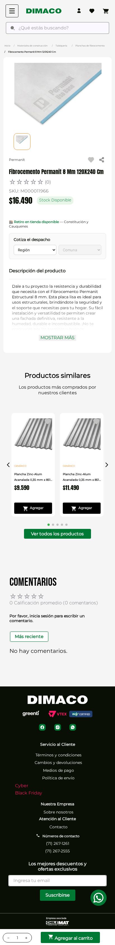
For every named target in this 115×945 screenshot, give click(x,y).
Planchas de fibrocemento (90, 45)
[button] (57, 270)
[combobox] (57, 28)
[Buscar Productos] (12, 28)
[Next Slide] (107, 464)
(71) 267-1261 (57, 843)
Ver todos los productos (57, 533)
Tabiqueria (61, 45)
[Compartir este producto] (101, 159)
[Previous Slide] (8, 464)
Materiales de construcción (32, 45)
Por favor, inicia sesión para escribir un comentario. (47, 618)
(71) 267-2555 (57, 850)
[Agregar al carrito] (33, 508)
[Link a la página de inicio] (7, 45)
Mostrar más (57, 337)
